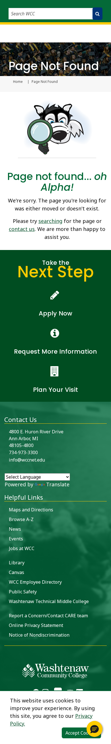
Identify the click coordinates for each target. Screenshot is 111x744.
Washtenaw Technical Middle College (49, 601)
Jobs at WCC (21, 548)
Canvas (16, 572)
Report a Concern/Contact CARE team (48, 615)
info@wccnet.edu (27, 460)
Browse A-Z (21, 519)
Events (16, 539)
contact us (22, 229)
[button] (94, 729)
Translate (57, 484)
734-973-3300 (23, 452)
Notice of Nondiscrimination (39, 635)
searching (50, 221)
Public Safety (23, 592)
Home (18, 81)
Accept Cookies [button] (81, 733)
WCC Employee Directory (35, 582)
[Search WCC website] (97, 13)
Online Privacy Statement (36, 625)
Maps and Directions (31, 510)
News (15, 529)
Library (16, 562)
